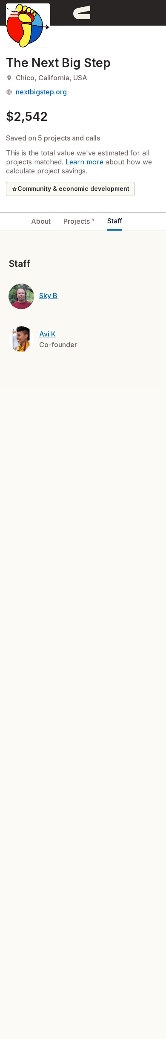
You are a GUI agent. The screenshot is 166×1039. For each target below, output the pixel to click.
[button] (13, 12)
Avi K (47, 334)
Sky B (48, 295)
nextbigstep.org (41, 92)
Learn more (84, 162)
